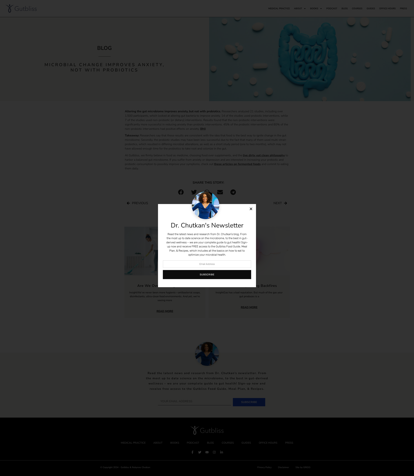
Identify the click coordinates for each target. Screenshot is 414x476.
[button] (251, 209)
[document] (207, 238)
